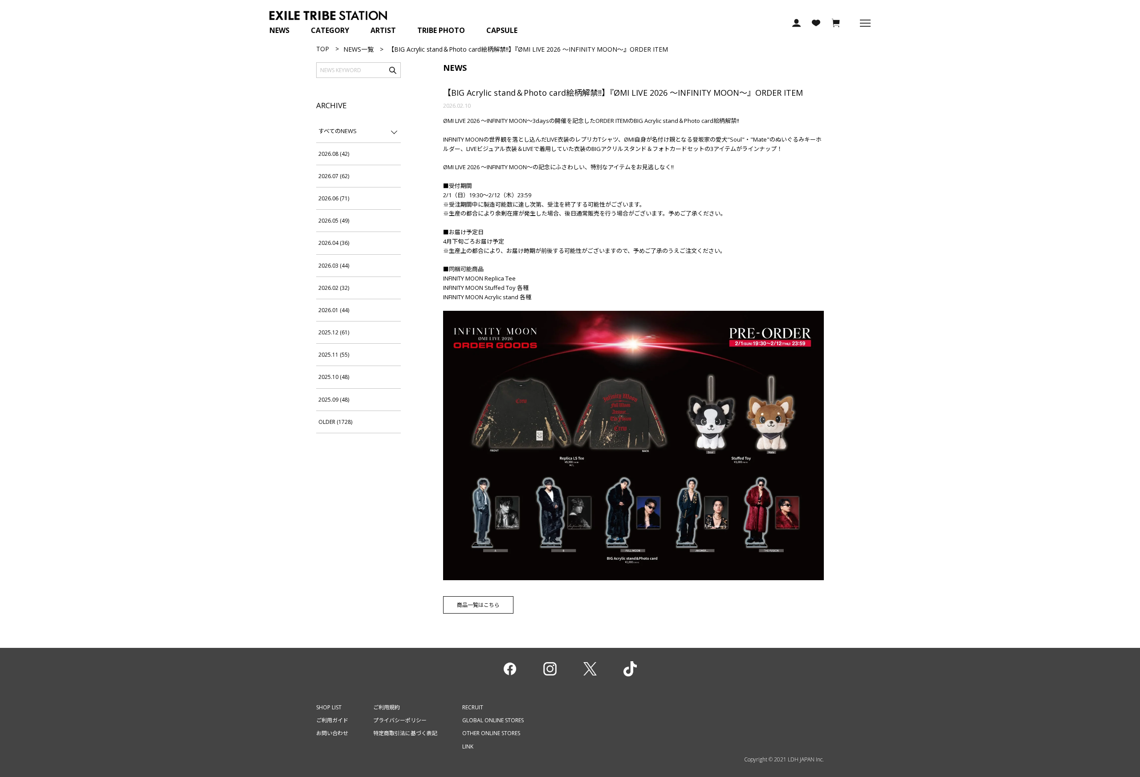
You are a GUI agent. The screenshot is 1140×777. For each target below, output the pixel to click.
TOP (322, 49)
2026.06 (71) (333, 198)
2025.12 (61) (333, 332)
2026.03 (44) (333, 265)
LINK (467, 746)
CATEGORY (330, 30)
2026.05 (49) (333, 220)
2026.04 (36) (333, 243)
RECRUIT (472, 707)
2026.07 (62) (333, 176)
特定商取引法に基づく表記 (405, 733)
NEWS (279, 30)
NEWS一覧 (358, 49)
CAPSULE (501, 30)
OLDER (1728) (335, 422)
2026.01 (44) (333, 310)
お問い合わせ (332, 733)
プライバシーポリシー (400, 720)
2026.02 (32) (333, 288)
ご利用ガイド (332, 720)
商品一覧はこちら (478, 605)
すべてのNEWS (337, 131)
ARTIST (383, 30)
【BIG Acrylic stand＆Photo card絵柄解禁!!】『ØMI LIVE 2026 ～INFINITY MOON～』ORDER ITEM (623, 92)
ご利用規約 (386, 707)
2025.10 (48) (333, 377)
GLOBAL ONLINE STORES (493, 720)
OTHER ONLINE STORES (491, 733)
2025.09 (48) (333, 399)
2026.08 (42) (333, 154)
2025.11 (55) (333, 354)
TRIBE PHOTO (441, 30)
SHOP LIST (329, 707)
